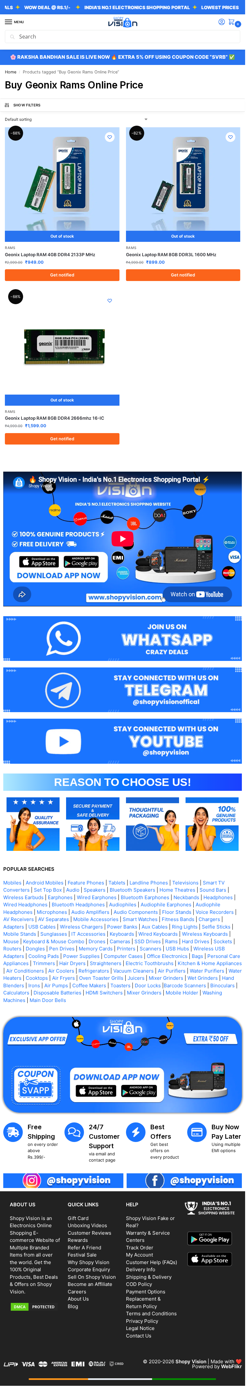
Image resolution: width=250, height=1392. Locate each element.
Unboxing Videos (87, 1225)
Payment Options (145, 1292)
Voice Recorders (215, 912)
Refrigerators (93, 971)
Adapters (13, 927)
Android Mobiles (44, 883)
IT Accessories (88, 934)
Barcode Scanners (185, 985)
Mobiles (12, 883)
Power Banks (122, 927)
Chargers (209, 919)
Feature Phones (86, 883)
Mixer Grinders (166, 978)
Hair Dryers (72, 963)
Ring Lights (185, 927)
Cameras (120, 941)
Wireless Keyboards (205, 934)
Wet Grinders (203, 978)
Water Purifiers (207, 971)
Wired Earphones (97, 897)
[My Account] (222, 22)
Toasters (120, 985)
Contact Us (138, 1336)
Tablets (116, 883)
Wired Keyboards (158, 934)
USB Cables (42, 927)
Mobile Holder (182, 993)
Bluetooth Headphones (78, 904)
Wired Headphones (25, 904)
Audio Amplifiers (90, 912)
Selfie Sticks (216, 927)
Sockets (223, 941)
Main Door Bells (48, 1000)
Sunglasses (53, 934)
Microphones (52, 912)
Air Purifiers (172, 971)
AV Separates (53, 919)
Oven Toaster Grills (101, 978)
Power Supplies (81, 956)
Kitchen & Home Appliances (210, 963)
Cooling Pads (43, 956)
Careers (77, 1292)
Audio (72, 890)
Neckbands (186, 897)
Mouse (11, 941)
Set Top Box (48, 890)
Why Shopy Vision (88, 1262)
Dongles (35, 949)
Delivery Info (140, 1269)
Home (10, 72)
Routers (12, 949)
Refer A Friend (84, 1247)
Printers (126, 949)
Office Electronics (167, 956)
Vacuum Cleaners (133, 971)
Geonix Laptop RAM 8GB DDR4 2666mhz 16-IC (54, 418)
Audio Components (136, 912)
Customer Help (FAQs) (151, 1262)
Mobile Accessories (95, 919)
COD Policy (139, 1284)
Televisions (185, 883)
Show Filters (27, 105)
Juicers (136, 978)
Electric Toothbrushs (150, 963)
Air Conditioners (25, 971)
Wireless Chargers (81, 927)
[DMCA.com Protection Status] (35, 1307)
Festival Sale (82, 1255)
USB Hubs (177, 949)
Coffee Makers (89, 985)
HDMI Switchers (104, 993)
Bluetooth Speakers (132, 890)
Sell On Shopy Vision (92, 1277)
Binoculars (222, 985)
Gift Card (78, 1218)
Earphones (60, 897)
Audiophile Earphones (166, 904)
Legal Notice (140, 1328)
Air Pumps (56, 985)
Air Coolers (61, 971)
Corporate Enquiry (89, 1269)
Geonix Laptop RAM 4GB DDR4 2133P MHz (50, 254)
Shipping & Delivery (149, 1277)
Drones (97, 941)
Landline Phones (149, 883)
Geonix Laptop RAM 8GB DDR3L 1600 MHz (171, 254)
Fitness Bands (178, 919)
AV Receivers (18, 919)
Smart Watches (140, 919)
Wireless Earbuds (23, 897)
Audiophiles (122, 904)
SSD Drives (147, 941)
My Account (139, 1255)
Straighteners (105, 963)
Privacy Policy (142, 1321)
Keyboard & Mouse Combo (53, 941)
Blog (73, 1306)
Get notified (62, 274)
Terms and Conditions (151, 1313)
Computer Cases (123, 956)
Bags (197, 956)
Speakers (94, 890)
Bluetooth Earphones (145, 897)
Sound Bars (213, 890)
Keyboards (122, 934)
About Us (78, 1299)
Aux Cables (155, 927)
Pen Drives (62, 949)
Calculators (16, 993)
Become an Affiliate (90, 1284)
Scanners (150, 949)
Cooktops (37, 978)
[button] (232, 22)
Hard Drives (195, 941)
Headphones (218, 897)
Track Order (139, 1247)
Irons (34, 985)
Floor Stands (176, 912)
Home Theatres (177, 890)
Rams (10, 248)
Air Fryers (63, 978)
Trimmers (44, 963)
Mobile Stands (19, 934)
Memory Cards (96, 949)
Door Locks (148, 985)
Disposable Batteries (57, 993)
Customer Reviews (89, 1233)
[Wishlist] (110, 137)
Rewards (78, 1240)
